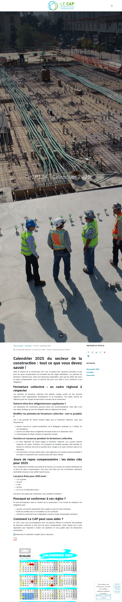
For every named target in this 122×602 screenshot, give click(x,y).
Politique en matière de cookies (103, 596)
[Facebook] (88, 352)
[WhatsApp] (100, 352)
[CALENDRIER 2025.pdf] (15, 539)
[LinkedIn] (96, 352)
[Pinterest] (104, 352)
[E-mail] (88, 356)
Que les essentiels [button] (117, 585)
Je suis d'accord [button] (117, 590)
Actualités (28, 346)
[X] (92, 352)
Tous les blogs (18, 346)
